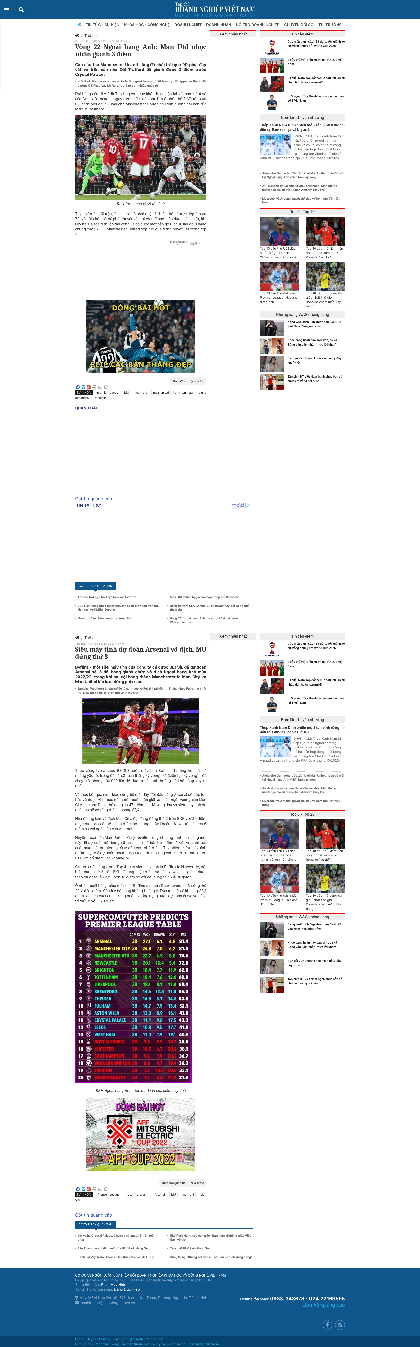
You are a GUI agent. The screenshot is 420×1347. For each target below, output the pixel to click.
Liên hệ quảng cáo (323, 1305)
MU (126, 392)
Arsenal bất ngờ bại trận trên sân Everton (107, 597)
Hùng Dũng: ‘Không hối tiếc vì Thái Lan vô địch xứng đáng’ (211, 1257)
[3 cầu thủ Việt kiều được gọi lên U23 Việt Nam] (273, 65)
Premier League (108, 1194)
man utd (141, 392)
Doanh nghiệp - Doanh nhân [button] (203, 24)
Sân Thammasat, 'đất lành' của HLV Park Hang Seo (113, 1248)
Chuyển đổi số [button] (299, 24)
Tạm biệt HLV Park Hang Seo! (190, 1248)
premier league (107, 392)
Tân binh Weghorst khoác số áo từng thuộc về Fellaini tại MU (121, 688)
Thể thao (92, 35)
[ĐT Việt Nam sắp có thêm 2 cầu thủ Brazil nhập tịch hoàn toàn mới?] (273, 84)
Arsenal (160, 1194)
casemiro (100, 398)
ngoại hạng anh (137, 1194)
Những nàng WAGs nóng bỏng (302, 315)
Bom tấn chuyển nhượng (302, 117)
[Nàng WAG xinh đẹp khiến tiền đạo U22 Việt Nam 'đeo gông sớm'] (273, 328)
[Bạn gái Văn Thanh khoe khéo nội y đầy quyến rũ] (273, 364)
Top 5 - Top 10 (302, 212)
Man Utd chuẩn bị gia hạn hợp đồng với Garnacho (204, 597)
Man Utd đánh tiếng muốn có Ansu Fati (105, 618)
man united (161, 392)
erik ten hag (183, 392)
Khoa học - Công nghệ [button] (147, 24)
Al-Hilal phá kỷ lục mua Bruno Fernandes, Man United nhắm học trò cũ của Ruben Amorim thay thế (299, 187)
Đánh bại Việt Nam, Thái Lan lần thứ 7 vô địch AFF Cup (116, 1257)
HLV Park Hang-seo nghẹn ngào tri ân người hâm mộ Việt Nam (124, 81)
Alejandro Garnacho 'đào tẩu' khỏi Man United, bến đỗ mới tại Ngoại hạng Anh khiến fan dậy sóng (303, 175)
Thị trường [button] (330, 24)
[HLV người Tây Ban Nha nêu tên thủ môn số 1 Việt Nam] (273, 102)
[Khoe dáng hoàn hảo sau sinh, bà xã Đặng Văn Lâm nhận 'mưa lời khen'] (273, 346)
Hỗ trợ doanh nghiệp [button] (258, 24)
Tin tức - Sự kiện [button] (103, 24)
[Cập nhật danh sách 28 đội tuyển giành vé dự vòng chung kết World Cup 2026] (273, 47)
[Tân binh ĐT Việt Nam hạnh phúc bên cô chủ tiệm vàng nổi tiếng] (273, 382)
